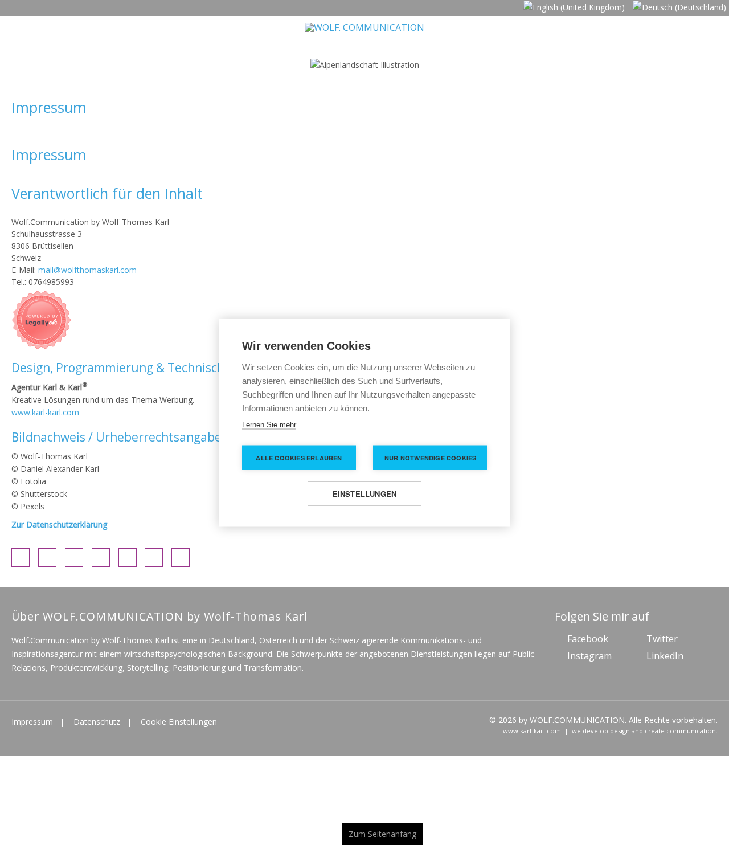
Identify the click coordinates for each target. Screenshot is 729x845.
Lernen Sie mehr (269, 424)
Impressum (32, 725)
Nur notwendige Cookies (430, 457)
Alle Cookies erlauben (299, 457)
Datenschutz (96, 725)
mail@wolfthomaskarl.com (87, 273)
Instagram (589, 659)
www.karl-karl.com (45, 415)
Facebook (587, 642)
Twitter (662, 642)
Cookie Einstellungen (179, 725)
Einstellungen (365, 493)
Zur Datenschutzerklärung (59, 527)
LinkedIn (664, 659)
